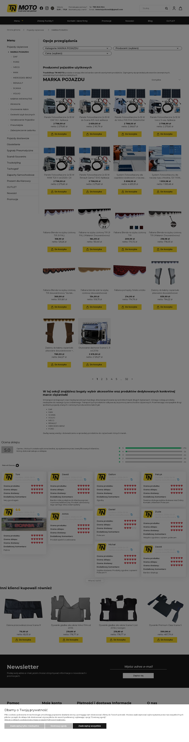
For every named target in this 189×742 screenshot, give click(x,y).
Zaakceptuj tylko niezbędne (24, 726)
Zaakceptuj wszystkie (89, 726)
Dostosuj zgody (59, 726)
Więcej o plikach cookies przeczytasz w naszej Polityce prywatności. (35, 720)
